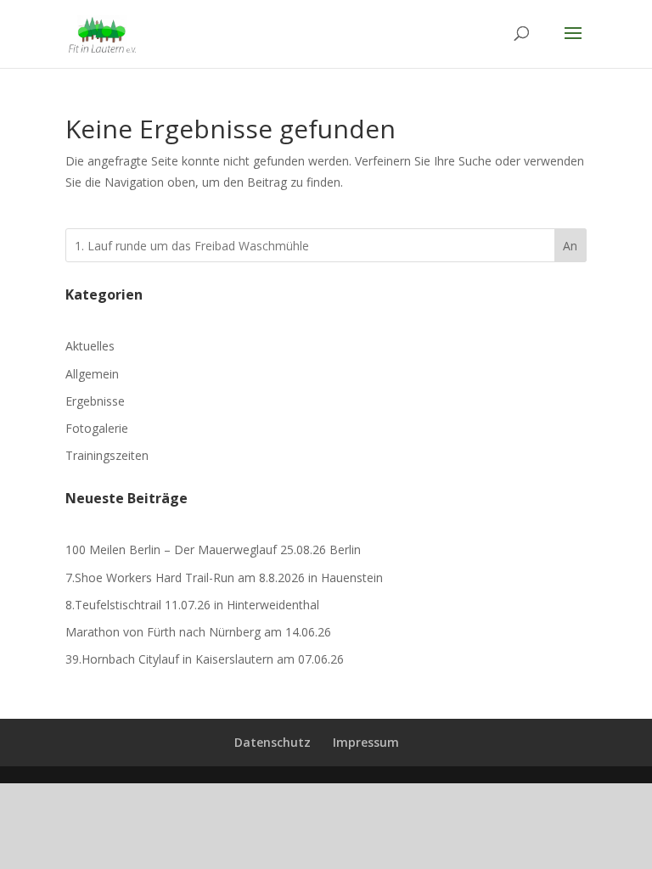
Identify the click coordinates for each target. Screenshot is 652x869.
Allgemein (92, 374)
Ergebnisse (95, 401)
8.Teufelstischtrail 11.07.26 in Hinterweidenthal (192, 605)
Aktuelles (90, 346)
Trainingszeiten (107, 455)
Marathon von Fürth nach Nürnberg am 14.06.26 (198, 632)
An (570, 246)
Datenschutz (272, 742)
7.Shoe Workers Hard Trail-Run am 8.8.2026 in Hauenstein (224, 577)
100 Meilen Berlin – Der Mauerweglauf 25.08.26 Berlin (213, 549)
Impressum (366, 742)
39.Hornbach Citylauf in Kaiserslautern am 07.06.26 (204, 659)
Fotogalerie (96, 428)
